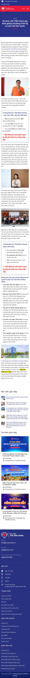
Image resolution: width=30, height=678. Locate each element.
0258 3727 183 (6, 557)
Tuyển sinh (4, 623)
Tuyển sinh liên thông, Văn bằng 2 (11, 614)
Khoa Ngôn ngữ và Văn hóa (9, 656)
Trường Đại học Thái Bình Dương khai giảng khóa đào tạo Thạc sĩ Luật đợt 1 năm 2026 (17, 409)
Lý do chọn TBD (6, 596)
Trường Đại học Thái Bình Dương (12, 361)
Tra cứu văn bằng (6, 638)
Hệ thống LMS (5, 629)
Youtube (7, 577)
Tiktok (7, 581)
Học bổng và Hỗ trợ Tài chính (10, 608)
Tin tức (15, 18)
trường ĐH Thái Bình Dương (12, 49)
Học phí (3, 602)
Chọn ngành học (6, 599)
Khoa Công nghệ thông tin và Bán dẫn (13, 665)
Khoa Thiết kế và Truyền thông (10, 659)
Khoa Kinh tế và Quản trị (8, 653)
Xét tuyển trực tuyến (11, 1)
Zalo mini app (9, 571)
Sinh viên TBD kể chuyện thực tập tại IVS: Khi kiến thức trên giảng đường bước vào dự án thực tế (16, 425)
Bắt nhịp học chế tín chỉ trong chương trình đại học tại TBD (16, 403)
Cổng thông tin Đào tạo (8, 632)
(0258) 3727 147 (7, 550)
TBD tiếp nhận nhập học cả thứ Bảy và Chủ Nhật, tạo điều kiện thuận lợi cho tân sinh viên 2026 (17, 416)
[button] (28, 9)
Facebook (8, 574)
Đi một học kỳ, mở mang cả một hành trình (17, 397)
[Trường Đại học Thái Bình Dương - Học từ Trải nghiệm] (9, 8)
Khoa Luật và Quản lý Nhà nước (10, 662)
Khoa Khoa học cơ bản (8, 668)
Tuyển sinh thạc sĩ (6, 611)
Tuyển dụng (4, 641)
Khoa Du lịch (5, 650)
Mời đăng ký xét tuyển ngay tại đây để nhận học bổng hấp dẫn (15, 269)
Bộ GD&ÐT (4, 635)
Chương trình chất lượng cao (10, 626)
